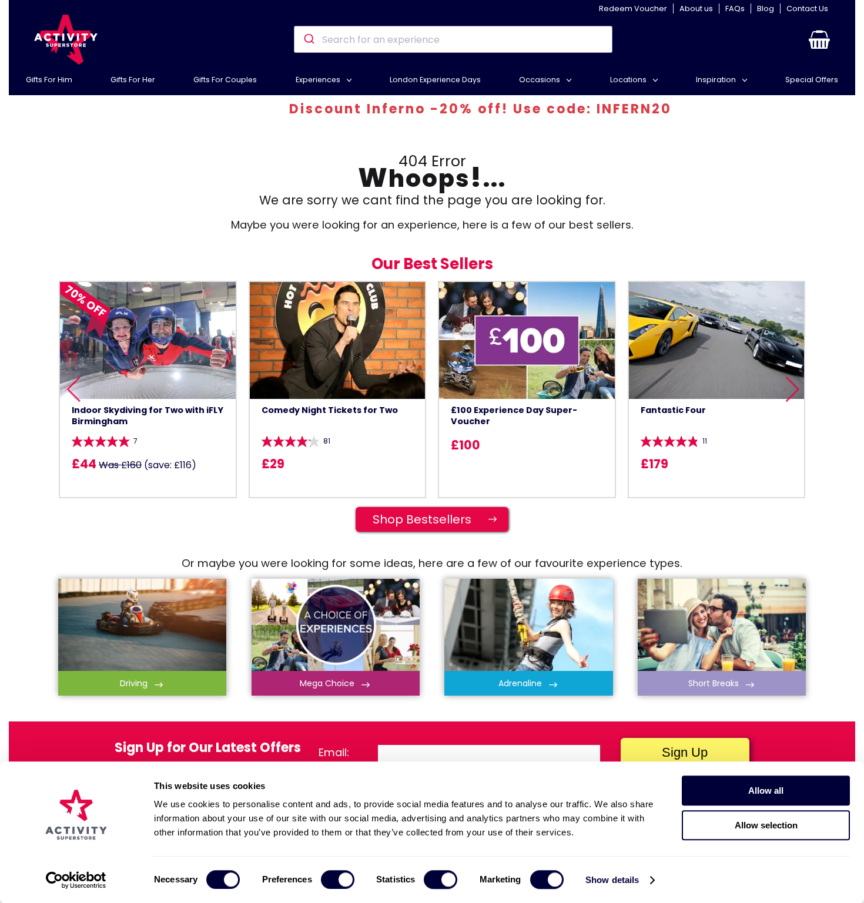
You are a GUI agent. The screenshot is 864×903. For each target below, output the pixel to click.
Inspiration (717, 80)
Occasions (540, 80)
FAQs (735, 9)
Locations (629, 80)
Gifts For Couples (225, 80)
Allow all (765, 790)
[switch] (337, 879)
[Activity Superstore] (66, 40)
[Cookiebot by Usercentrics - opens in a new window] (76, 880)
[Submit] (308, 39)
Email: (334, 752)
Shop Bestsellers (435, 519)
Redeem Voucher (633, 9)
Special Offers (811, 80)
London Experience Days (435, 80)
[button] (819, 39)
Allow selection (766, 825)
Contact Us (807, 9)
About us (696, 9)
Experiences (319, 80)
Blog (765, 9)
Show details (612, 880)
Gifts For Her (132, 80)
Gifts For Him (49, 80)
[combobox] (453, 39)
